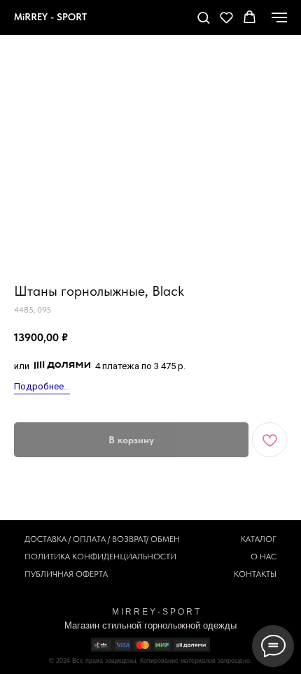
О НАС (263, 556)
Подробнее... (42, 386)
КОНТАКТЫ (255, 574)
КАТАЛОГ (258, 539)
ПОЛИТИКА (47, 556)
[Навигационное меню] (279, 17)
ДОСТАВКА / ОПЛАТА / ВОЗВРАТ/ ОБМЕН (102, 539)
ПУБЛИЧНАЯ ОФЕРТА (66, 574)
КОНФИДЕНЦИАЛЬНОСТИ (124, 556)
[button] (203, 17)
